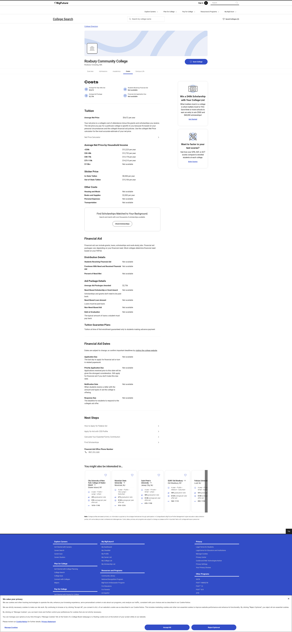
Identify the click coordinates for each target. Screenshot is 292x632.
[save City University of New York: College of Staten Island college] (105, 475)
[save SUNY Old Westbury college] (185, 475)
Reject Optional (214, 627)
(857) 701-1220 (94, 452)
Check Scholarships (122, 224)
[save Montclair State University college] (132, 475)
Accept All (167, 627)
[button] (85, 491)
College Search (63, 19)
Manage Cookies (11, 627)
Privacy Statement (49, 622)
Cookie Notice (21, 622)
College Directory (91, 26)
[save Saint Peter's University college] (158, 475)
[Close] (288, 598)
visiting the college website (146, 350)
